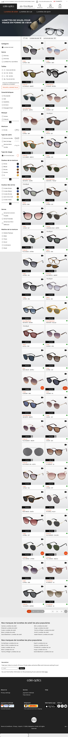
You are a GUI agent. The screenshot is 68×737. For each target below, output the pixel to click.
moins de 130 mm (10, 70)
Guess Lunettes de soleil (8, 630)
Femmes (6, 55)
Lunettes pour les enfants (11, 61)
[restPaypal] (11, 706)
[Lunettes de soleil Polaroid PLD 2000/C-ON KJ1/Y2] (33, 451)
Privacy (15, 726)
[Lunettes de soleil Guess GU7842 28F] (33, 120)
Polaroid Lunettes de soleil (9, 628)
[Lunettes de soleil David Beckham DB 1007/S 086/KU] (33, 404)
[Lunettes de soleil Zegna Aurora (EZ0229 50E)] (33, 333)
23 (52, 611)
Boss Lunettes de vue (7, 649)
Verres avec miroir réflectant (8, 223)
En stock (6, 105)
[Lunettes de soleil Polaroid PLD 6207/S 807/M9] (33, 593)
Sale (5, 99)
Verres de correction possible (9, 214)
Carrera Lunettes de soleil (8, 626)
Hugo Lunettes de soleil (41, 628)
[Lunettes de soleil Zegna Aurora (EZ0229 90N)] (33, 191)
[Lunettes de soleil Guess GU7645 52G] (33, 474)
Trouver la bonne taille (10, 87)
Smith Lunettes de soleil (41, 632)
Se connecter (50, 7)
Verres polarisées (8, 218)
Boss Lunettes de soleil (8, 632)
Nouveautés (7, 96)
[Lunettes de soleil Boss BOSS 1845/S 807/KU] (33, 356)
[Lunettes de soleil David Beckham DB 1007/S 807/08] (33, 309)
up (66, 726)
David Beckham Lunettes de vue (43, 651)
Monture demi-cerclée (8, 146)
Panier (60, 7)
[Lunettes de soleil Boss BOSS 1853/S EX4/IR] (33, 498)
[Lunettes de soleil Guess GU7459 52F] (33, 215)
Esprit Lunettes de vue (40, 643)
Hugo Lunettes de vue (40, 649)
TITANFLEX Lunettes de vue (42, 647)
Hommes (6, 58)
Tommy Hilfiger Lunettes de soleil (44, 630)
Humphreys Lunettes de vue (9, 643)
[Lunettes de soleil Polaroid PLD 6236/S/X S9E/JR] (33, 427)
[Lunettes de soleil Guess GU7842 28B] (33, 569)
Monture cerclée (8, 138)
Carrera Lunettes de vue (41, 645)
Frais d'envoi (26, 695)
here (46, 672)
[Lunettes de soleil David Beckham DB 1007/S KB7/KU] (33, 96)
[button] (8, 6)
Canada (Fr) (59, 1)
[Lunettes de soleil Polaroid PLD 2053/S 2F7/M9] (33, 238)
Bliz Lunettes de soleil (40, 626)
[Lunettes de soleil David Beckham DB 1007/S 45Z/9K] (33, 167)
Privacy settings (5, 692)
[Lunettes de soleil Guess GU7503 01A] (33, 262)
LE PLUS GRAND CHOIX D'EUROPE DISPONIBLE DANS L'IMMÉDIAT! (20, 2)
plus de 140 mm (9, 79)
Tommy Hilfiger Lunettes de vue (10, 651)
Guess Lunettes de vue (8, 647)
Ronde (5, 130)
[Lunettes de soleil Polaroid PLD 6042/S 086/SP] (33, 73)
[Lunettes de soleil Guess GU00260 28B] (33, 380)
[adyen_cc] (2, 706)
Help (46, 690)
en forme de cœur (9, 155)
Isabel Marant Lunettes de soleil (43, 634)
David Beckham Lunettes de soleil (11, 634)
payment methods (28, 692)
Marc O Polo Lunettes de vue (9, 645)
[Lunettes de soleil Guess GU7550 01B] (33, 285)
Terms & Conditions (6, 726)
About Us (4, 690)
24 (57, 611)
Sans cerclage (7, 141)
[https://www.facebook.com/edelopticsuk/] (58, 706)
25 (61, 611)
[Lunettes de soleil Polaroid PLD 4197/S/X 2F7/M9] (33, 545)
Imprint (20, 726)
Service (25, 690)
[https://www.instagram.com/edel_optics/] (62, 706)
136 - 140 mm (9, 76)
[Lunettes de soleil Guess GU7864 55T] (33, 522)
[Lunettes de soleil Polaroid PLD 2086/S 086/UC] (33, 144)
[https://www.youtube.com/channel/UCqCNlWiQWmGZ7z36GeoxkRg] (65, 706)
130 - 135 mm (8, 73)
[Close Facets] (10, 38)
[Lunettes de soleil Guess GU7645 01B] (33, 49)
